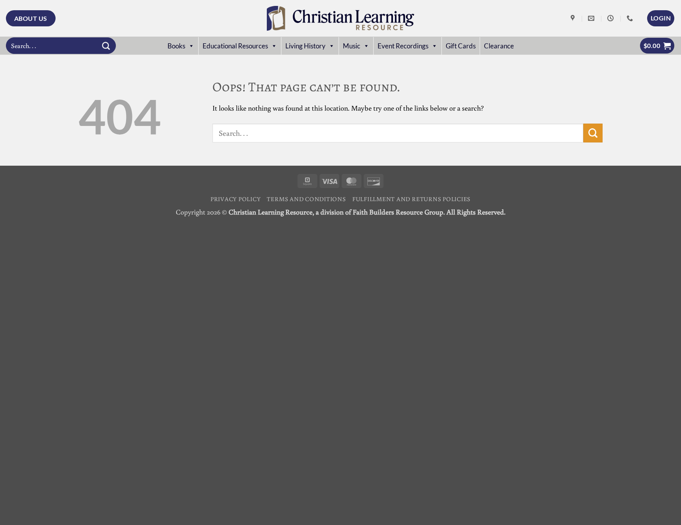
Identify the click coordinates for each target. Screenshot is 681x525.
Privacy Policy (235, 199)
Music (351, 46)
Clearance (499, 46)
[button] (660, 18)
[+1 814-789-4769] (631, 18)
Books (176, 46)
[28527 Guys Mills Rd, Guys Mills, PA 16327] (574, 18)
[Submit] (106, 45)
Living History (305, 46)
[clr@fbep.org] (592, 18)
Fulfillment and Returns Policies (411, 199)
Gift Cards (461, 46)
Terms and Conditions (306, 199)
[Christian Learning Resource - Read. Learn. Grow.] (340, 18)
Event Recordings (403, 46)
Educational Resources (235, 46)
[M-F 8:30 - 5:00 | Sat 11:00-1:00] (611, 18)
